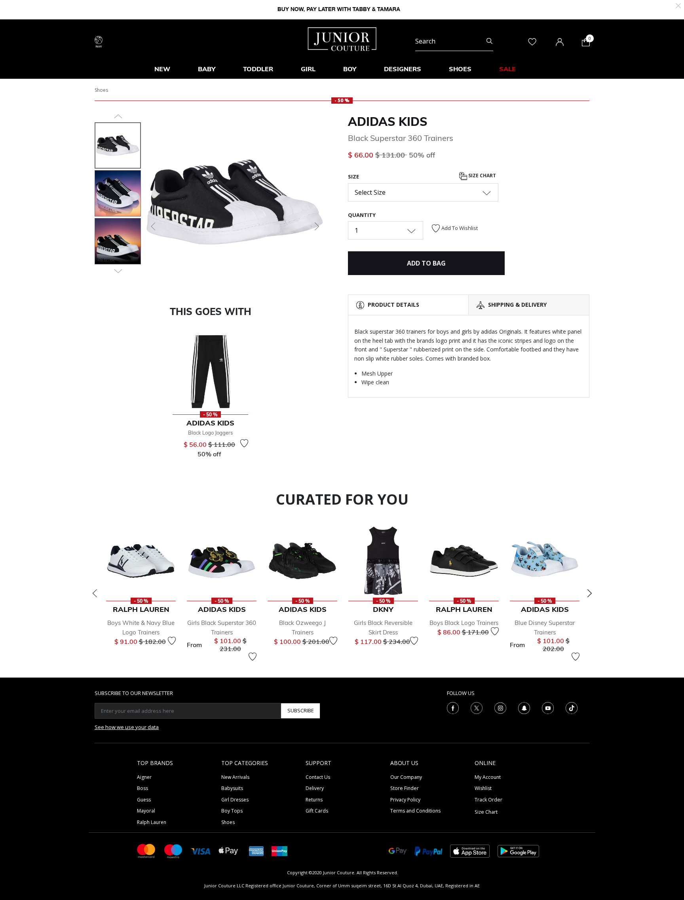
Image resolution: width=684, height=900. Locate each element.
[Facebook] (453, 707)
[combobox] (454, 41)
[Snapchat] (524, 707)
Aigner (144, 777)
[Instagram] (500, 707)
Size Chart (481, 176)
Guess (144, 799)
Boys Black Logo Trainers (463, 623)
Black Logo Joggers (210, 432)
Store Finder (404, 788)
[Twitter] (477, 707)
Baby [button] (206, 69)
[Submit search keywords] (489, 41)
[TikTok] (572, 707)
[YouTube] (548, 707)
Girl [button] (308, 69)
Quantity (362, 214)
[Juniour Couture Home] (342, 38)
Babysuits (232, 788)
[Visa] (201, 851)
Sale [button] (507, 69)
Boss (142, 788)
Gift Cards (317, 810)
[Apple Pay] (228, 850)
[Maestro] (173, 850)
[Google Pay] (398, 850)
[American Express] (256, 850)
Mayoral (146, 810)
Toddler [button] (258, 69)
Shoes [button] (460, 69)
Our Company (406, 777)
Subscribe (300, 710)
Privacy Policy (405, 799)
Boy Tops (232, 810)
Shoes (101, 90)
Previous (95, 593)
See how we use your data (127, 727)
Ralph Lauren (151, 822)
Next (589, 593)
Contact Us (318, 777)
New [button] (162, 69)
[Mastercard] (146, 850)
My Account (488, 777)
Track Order (488, 799)
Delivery (315, 788)
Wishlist (483, 788)
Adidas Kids (388, 121)
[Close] (678, 5)
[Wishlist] (244, 443)
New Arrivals (235, 777)
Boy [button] (349, 69)
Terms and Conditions (415, 810)
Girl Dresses (235, 799)
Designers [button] (402, 69)
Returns (314, 799)
